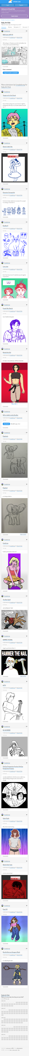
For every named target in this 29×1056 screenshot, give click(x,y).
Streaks (2, 20)
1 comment (5, 591)
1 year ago (4, 100)
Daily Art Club (5, 23)
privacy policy (14, 1050)
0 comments (5, 66)
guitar (4, 685)
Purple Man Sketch (8, 308)
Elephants (5, 436)
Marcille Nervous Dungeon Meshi (11, 952)
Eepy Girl (5, 909)
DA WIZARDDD (6, 730)
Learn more (14, 16)
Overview (10, 27)
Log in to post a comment (10, 72)
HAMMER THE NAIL (8, 639)
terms (11, 1050)
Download (6, 424)
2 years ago (5, 39)
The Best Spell (7, 599)
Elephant (5, 488)
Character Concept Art (9, 192)
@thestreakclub (19, 1048)
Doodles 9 (5, 225)
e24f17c (12, 1048)
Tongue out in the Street (9, 95)
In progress (12, 20)
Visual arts (7, 20)
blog (18, 1050)
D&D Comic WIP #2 (8, 34)
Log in (7, 5)
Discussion (25, 27)
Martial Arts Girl (7, 352)
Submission (3, 27)
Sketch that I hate (7, 864)
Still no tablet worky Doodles (10, 415)
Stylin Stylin (6, 818)
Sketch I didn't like (7, 146)
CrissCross (5, 543)
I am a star (5, 266)
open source (8, 1048)
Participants (16, 27)
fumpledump (12, 37)
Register (21, 5)
